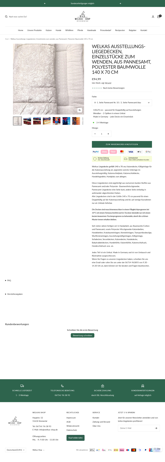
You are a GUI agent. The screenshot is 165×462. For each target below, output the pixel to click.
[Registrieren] (156, 428)
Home (20, 30)
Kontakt (144, 30)
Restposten (120, 30)
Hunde (58, 30)
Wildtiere (69, 30)
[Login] (153, 17)
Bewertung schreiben (82, 335)
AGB (69, 422)
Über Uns (97, 426)
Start (7, 39)
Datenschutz (72, 430)
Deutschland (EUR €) (14, 450)
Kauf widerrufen (75, 438)
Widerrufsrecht (73, 426)
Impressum (71, 417)
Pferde (80, 30)
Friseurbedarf (105, 30)
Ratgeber (132, 30)
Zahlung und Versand (101, 422)
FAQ (9, 280)
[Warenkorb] (158, 17)
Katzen (49, 30)
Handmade (91, 30)
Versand (108, 83)
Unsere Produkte (34, 30)
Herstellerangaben (15, 294)
